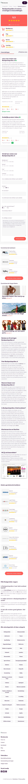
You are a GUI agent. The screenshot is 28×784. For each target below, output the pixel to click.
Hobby (21, 673)
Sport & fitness (7, 660)
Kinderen (7, 664)
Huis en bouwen (7, 668)
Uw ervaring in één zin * (7, 210)
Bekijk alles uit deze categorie (14, 278)
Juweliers (21, 652)
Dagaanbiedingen (7, 644)
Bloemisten (7, 700)
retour (17, 425)
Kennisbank (3, 745)
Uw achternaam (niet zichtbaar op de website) (12, 197)
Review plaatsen (20, 238)
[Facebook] (1, 771)
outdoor (2, 606)
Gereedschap (7, 673)
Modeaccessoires (21, 640)
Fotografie (21, 668)
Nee (8, 187)
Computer (21, 677)
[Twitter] (4, 771)
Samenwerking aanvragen (7, 760)
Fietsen (21, 656)
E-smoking (21, 696)
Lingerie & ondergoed (7, 704)
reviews (8, 620)
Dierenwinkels (7, 656)
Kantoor (7, 686)
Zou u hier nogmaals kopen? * (8, 206)
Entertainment (21, 721)
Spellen (21, 713)
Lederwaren (7, 636)
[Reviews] (4, 2)
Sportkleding (7, 640)
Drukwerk (7, 652)
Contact (2, 742)
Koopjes (21, 708)
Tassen (14, 6)
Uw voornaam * (5, 190)
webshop (21, 363)
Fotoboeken (21, 700)
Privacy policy (21, 779)
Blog (2, 748)
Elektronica (21, 644)
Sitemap (3, 750)
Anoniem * (4, 186)
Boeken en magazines (7, 648)
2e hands (7, 713)
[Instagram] (6, 771)
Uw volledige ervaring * (7, 217)
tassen (23, 604)
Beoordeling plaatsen (6, 758)
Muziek (7, 708)
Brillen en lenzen (7, 721)
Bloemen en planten (21, 686)
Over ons (3, 739)
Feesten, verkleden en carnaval (7, 691)
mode (25, 602)
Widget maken (4, 763)
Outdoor (21, 664)
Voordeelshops (21, 690)
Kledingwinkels (7, 631)
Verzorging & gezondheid (21, 660)
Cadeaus (7, 682)
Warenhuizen (21, 717)
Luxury (7, 696)
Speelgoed (21, 682)
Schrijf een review (23, 52)
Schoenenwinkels (21, 631)
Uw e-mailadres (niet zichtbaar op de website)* (12, 179)
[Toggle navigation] (24, 2)
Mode (10, 6)
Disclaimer (15, 779)
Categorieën (5, 6)
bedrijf (11, 355)
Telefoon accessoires (21, 704)
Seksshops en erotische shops (7, 677)
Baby (21, 648)
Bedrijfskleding (7, 717)
